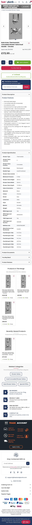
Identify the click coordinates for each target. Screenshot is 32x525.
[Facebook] (10, 472)
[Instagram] (21, 472)
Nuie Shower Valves (9, 384)
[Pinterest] (17, 472)
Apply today (16, 447)
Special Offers (24, 384)
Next (28, 26)
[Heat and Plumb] (9, 2)
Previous (3, 26)
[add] (11, 62)
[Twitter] (14, 472)
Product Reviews (7, 262)
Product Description (8, 94)
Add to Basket (23, 62)
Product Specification (9, 153)
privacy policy (13, 467)
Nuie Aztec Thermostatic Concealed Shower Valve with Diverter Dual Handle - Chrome (8, 318)
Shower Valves (16, 374)
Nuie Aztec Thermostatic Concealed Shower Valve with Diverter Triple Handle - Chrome (8, 291)
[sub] (3, 62)
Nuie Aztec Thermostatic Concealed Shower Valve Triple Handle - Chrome (23, 291)
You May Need (15, 68)
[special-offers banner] (16, 7)
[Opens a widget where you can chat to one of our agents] (25, 522)
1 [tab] (15, 39)
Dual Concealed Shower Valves (11, 10)
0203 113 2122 (17, 481)
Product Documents (8, 252)
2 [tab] (16, 39)
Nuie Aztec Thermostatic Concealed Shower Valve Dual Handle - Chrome (8, 353)
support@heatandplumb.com (17, 477)
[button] (26, 2)
